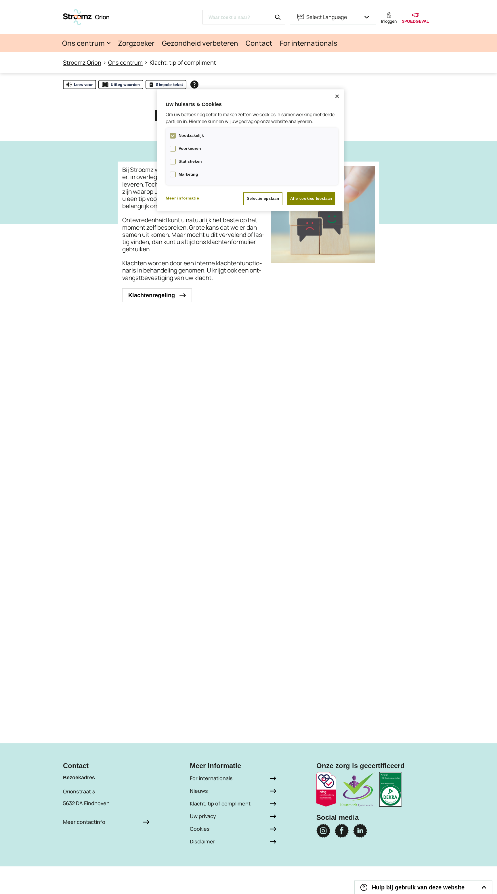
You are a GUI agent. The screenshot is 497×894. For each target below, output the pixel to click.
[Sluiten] (337, 96)
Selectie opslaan (263, 198)
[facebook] (342, 831)
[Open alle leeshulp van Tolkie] (194, 84)
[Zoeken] (278, 17)
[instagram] (323, 831)
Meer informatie (182, 198)
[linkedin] (360, 831)
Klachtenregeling (151, 295)
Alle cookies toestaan (311, 198)
